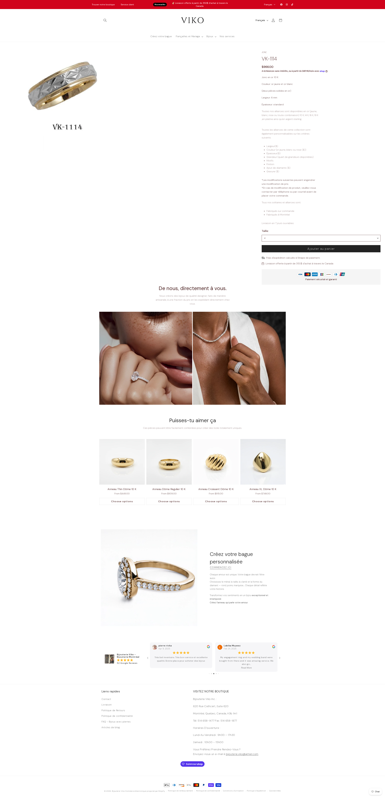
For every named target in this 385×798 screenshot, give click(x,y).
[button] (105, 20)
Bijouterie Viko (118, 791)
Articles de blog (111, 727)
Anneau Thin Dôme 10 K (122, 489)
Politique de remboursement (180, 791)
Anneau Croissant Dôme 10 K (216, 489)
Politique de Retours (113, 710)
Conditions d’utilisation (233, 791)
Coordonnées (275, 791)
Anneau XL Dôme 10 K (262, 489)
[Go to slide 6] (211, 673)
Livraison (107, 704)
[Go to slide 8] (216, 673)
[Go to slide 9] (218, 673)
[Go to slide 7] (213, 673)
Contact (106, 699)
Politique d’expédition (256, 791)
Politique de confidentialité (117, 716)
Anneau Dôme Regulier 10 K (169, 489)
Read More (181, 668)
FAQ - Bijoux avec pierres (116, 721)
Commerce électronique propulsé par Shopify (145, 791)
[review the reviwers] (208, 651)
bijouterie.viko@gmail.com (242, 754)
